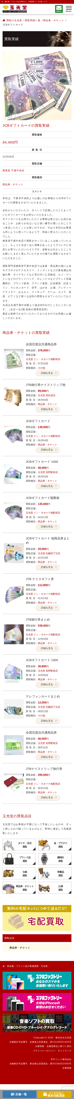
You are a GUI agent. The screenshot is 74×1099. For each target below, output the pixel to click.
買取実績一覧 (32, 20)
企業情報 (39, 1046)
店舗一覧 (21, 1094)
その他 (41, 368)
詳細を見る (47, 373)
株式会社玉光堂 (63, 1037)
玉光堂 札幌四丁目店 (49, 553)
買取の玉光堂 (14, 20)
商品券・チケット (53, 20)
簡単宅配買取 (56, 1094)
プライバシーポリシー (44, 1051)
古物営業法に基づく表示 (59, 1046)
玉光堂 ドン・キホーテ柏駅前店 (43, 359)
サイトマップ (64, 1051)
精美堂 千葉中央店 (13, 170)
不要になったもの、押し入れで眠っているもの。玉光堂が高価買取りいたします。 (15, 9)
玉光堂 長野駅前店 (48, 472)
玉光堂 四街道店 (46, 395)
